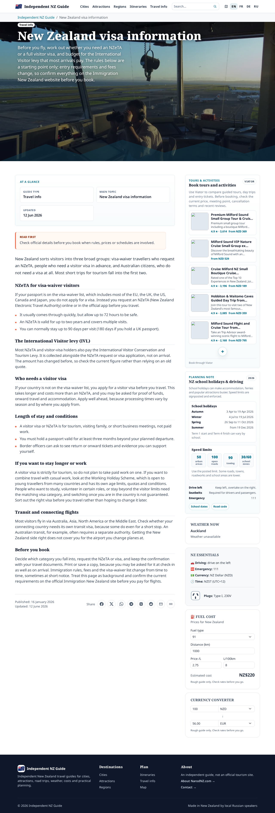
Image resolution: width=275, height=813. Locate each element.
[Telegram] (131, 604)
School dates (199, 506)
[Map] (226, 6)
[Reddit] (151, 604)
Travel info (158, 6)
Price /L (196, 659)
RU (256, 6)
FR (241, 6)
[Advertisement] (137, 119)
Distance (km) (200, 644)
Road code (220, 506)
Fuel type (197, 630)
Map (143, 787)
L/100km (229, 659)
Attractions (101, 6)
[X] (111, 604)
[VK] (141, 604)
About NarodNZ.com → (198, 781)
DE (249, 6)
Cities (84, 6)
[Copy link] (171, 604)
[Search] (215, 6)
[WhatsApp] (121, 604)
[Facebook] (102, 604)
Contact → (188, 787)
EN (234, 6)
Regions (120, 6)
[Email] (161, 604)
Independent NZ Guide (36, 17)
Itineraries (138, 6)
